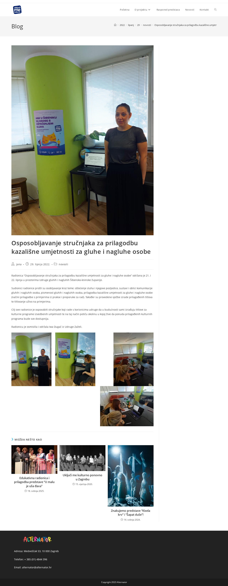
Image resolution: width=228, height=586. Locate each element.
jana (19, 264)
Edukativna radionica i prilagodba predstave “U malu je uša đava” (34, 482)
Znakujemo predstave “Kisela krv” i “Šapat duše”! (130, 513)
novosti (63, 264)
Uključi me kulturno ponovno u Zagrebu (82, 477)
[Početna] (115, 25)
